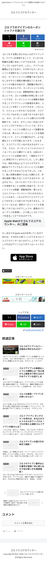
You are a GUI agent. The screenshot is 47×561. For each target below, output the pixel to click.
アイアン (8, 271)
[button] (38, 44)
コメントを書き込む (23, 523)
